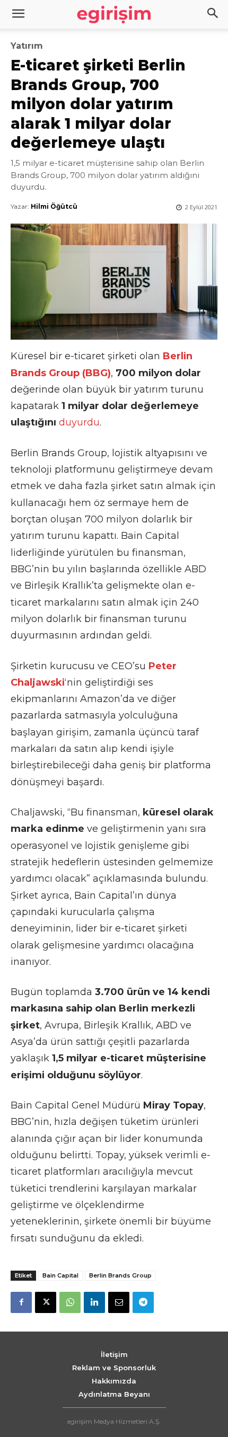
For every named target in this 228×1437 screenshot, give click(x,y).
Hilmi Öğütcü (54, 206)
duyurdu (79, 422)
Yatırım (27, 46)
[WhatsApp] (70, 1302)
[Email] (118, 1302)
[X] (45, 1302)
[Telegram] (143, 1302)
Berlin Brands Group (120, 1275)
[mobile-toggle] (18, 14)
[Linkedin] (94, 1302)
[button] (213, 14)
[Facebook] (21, 1302)
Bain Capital (60, 1275)
